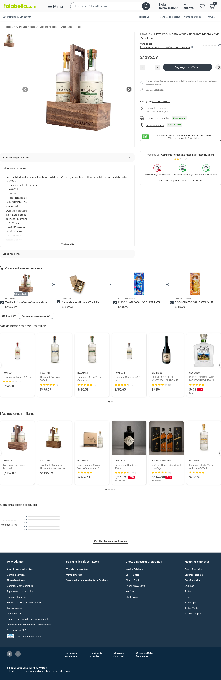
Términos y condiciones (72, 654)
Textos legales (14, 607)
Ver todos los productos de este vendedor (180, 180)
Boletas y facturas (16, 596)
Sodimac (189, 585)
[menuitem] (144, 16)
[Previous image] (25, 89)
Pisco (79, 26)
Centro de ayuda (16, 574)
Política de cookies (96, 654)
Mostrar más (67, 244)
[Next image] (129, 89)
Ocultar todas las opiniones (110, 541)
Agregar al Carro (187, 67)
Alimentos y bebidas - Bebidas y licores (36, 26)
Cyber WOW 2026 (135, 585)
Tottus (188, 591)
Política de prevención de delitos (24, 602)
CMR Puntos (132, 574)
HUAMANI (146, 33)
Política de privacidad (118, 654)
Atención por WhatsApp (20, 569)
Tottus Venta (191, 607)
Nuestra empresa (194, 613)
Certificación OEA (16, 630)
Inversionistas (14, 613)
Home (9, 26)
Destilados (66, 26)
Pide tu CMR (132, 580)
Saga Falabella (192, 580)
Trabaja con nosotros (77, 569)
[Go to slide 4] (114, 489)
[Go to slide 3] (112, 489)
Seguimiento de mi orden (20, 591)
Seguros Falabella (194, 574)
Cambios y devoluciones (20, 585)
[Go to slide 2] (112, 401)
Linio (187, 596)
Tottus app (190, 602)
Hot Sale (130, 591)
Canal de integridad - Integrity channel (27, 618)
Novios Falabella (134, 569)
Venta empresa (74, 574)
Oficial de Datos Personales (144, 654)
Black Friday (132, 596)
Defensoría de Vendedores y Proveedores (29, 624)
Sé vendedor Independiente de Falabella (87, 580)
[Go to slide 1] (109, 402)
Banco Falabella (193, 569)
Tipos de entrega (16, 580)
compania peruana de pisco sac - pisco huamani (187, 154)
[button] (110, 6)
